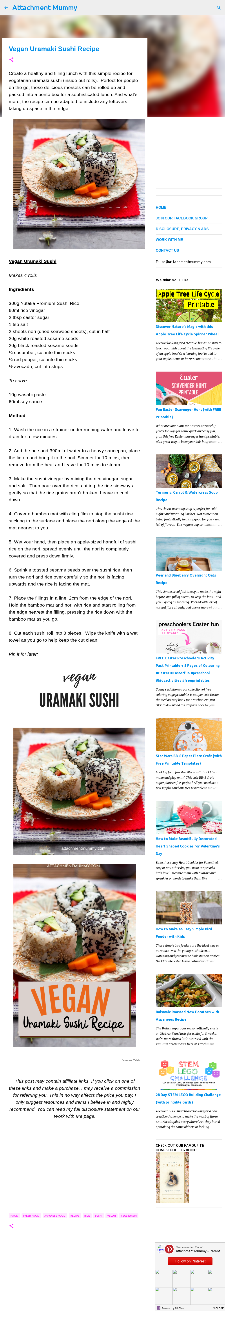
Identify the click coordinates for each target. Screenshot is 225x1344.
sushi (98, 1215)
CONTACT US (167, 250)
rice (87, 1215)
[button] (11, 60)
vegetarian (129, 1215)
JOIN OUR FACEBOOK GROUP (182, 218)
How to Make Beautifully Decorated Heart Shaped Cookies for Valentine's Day (188, 846)
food (14, 1215)
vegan (111, 1215)
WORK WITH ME (169, 240)
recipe (75, 1215)
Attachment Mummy (44, 7)
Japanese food (54, 1215)
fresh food (31, 1215)
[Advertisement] (74, 1173)
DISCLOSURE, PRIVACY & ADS (182, 229)
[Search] (218, 7)
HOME (161, 207)
